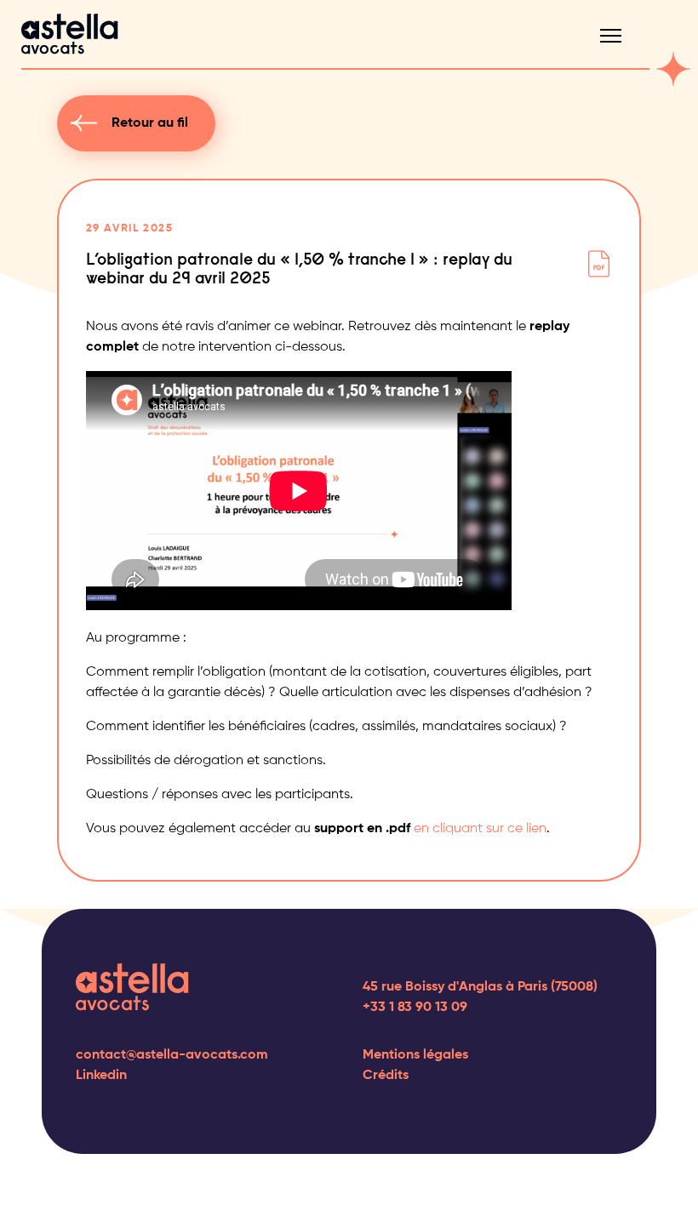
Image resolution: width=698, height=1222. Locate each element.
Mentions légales (415, 1055)
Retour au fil (150, 123)
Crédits (386, 1075)
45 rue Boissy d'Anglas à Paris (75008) (480, 987)
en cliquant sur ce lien (480, 829)
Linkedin (101, 1075)
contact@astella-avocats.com (172, 1055)
